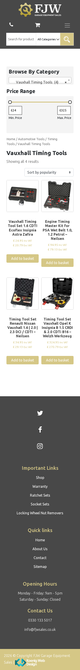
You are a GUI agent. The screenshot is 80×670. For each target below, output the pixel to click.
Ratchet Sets (40, 495)
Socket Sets (40, 504)
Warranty (40, 486)
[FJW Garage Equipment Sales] (40, 10)
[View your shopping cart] (37, 25)
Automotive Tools (31, 139)
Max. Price (64, 118)
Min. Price (15, 118)
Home (10, 139)
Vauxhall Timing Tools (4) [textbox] (38, 82)
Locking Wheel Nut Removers (40, 513)
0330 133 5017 (40, 620)
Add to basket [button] (22, 258)
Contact (40, 558)
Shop (40, 478)
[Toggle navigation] (67, 25)
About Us (40, 549)
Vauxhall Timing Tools (34, 144)
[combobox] (40, 80)
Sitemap (40, 567)
